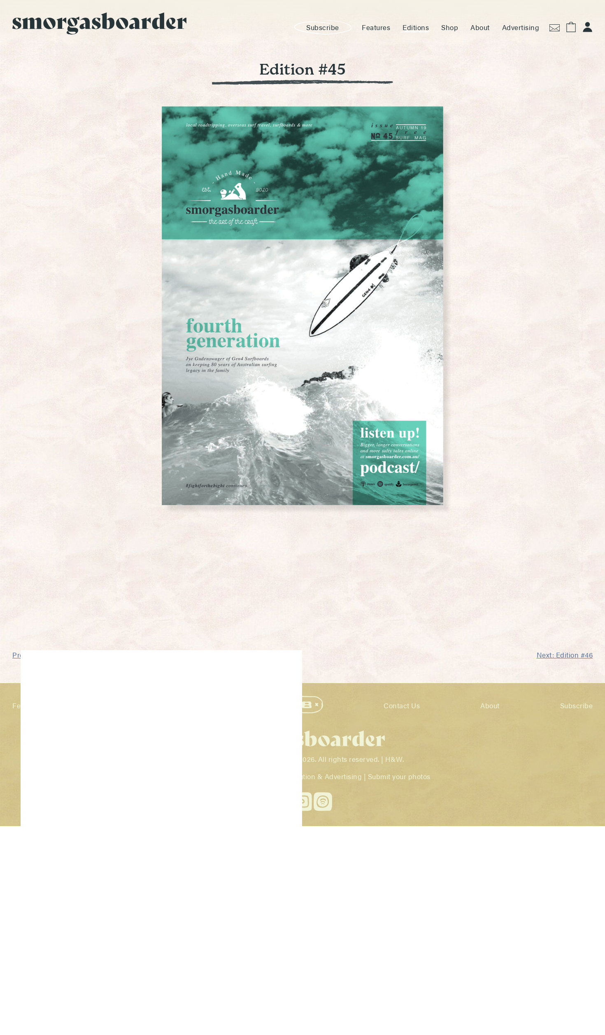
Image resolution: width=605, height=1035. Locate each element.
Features (376, 27)
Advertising (521, 27)
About (480, 27)
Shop (449, 27)
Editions (416, 27)
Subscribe (322, 27)
